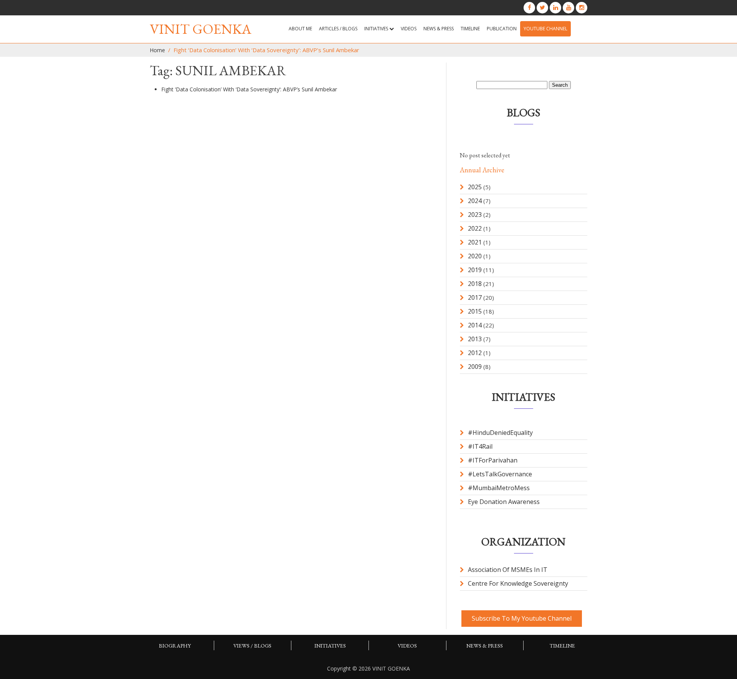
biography (175, 645)
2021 (475, 242)
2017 (475, 297)
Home (157, 50)
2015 (475, 311)
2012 (475, 353)
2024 (475, 201)
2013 (475, 339)
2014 (475, 325)
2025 (475, 187)
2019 (475, 270)
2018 (475, 283)
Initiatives (376, 28)
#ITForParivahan (492, 460)
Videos (408, 28)
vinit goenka (200, 29)
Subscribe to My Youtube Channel (522, 618)
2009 (475, 366)
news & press (438, 28)
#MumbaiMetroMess (499, 488)
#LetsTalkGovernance (500, 474)
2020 (475, 256)
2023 (475, 214)
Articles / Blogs (338, 28)
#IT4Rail (480, 446)
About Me (300, 28)
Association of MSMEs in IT (507, 569)
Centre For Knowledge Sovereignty (518, 583)
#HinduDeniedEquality (500, 432)
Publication (502, 28)
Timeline (470, 28)
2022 (475, 228)
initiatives (330, 645)
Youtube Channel (545, 28)
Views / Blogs (252, 645)
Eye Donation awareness (504, 501)
